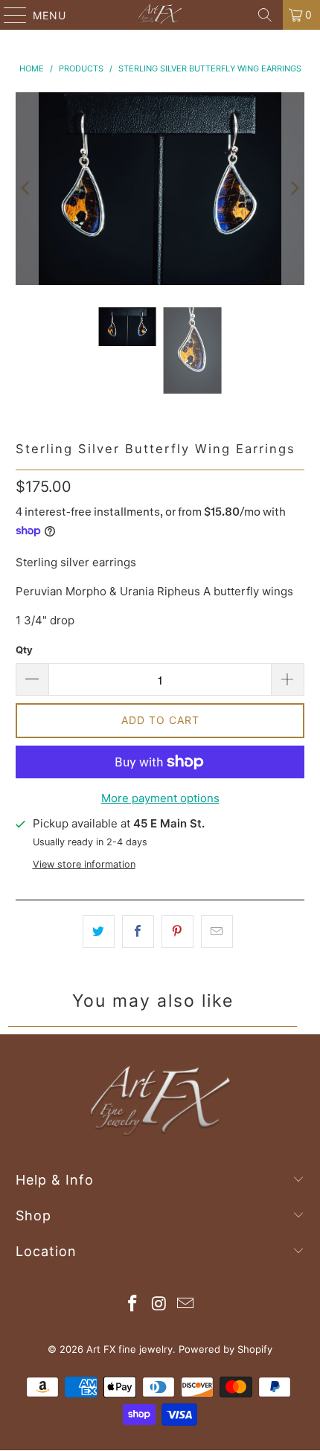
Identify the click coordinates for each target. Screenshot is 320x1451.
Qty (24, 650)
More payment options (160, 798)
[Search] (265, 15)
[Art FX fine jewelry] (160, 15)
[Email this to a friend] (217, 931)
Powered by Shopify (225, 1349)
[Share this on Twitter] (99, 931)
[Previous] (27, 188)
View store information (84, 864)
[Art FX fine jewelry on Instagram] (159, 1305)
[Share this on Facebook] (138, 931)
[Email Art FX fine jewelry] (186, 1305)
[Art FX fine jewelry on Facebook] (132, 1305)
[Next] (293, 188)
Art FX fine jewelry (129, 1349)
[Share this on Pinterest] (177, 931)
